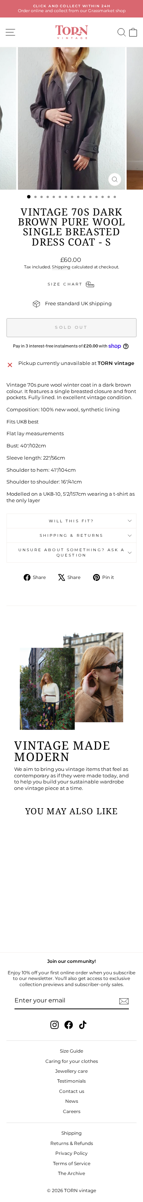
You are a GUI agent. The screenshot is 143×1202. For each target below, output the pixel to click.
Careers (71, 1111)
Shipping (61, 267)
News (71, 1101)
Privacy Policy (71, 1153)
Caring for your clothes (71, 1061)
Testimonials (71, 1081)
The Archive (71, 1173)
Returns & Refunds (71, 1143)
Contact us (71, 1091)
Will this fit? (71, 521)
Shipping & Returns (72, 535)
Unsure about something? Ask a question (71, 552)
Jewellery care (71, 1071)
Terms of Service (71, 1163)
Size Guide (71, 1051)
